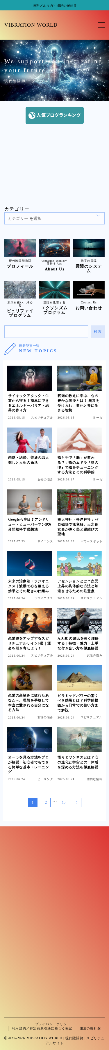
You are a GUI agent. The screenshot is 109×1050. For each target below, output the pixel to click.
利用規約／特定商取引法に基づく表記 (42, 1028)
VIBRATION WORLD (31, 25)
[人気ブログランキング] (54, 115)
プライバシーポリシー (53, 1024)
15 (63, 802)
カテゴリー (16, 209)
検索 (98, 331)
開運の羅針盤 (90, 1028)
